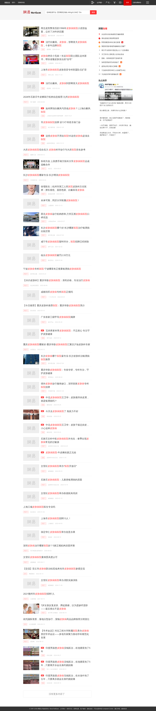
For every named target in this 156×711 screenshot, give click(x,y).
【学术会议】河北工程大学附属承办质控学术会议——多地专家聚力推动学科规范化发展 (65, 634)
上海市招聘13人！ (56, 518)
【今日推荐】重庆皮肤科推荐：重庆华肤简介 (54, 305)
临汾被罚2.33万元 (55, 255)
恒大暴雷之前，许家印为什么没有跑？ (113, 110)
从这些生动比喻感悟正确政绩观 (113, 34)
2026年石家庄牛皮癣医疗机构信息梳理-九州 (51, 96)
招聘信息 (76, 709)
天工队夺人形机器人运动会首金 (113, 54)
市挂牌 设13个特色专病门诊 (61, 122)
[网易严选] (108, 2)
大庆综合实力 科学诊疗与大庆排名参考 (54, 149)
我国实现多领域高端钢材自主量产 (114, 46)
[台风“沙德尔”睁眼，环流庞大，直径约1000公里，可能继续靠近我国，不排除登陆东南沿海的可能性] (116, 91)
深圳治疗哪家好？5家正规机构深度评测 (49, 545)
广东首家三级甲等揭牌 (58, 316)
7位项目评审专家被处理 (110, 74)
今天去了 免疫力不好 (61, 411)
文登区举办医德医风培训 (59, 493)
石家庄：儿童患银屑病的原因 (61, 479)
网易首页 (7, 2)
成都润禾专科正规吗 (57, 291)
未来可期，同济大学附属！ (60, 200)
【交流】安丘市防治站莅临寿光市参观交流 (54, 568)
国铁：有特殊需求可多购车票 (112, 58)
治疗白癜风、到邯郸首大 (67, 83)
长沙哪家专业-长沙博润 (46, 174)
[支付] (115, 2)
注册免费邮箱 (137, 2)
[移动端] (93, 2)
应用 (13, 2)
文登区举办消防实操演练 (59, 580)
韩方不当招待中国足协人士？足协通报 (115, 50)
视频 (43, 49)
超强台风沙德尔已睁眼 (110, 66)
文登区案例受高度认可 (40, 557)
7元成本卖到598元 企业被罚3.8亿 (114, 70)
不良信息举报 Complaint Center (103, 709)
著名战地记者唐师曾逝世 (110, 38)
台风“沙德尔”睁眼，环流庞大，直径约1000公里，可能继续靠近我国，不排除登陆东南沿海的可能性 (115, 96)
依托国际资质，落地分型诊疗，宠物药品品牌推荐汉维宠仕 (56, 619)
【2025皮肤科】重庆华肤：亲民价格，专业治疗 (56, 280)
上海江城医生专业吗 (39, 506)
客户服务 (83, 709)
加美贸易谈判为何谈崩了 (110, 62)
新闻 (25, 574)
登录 (127, 2)
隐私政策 (90, 709)
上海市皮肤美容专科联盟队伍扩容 (64, 69)
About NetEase (54, 709)
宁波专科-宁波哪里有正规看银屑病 (52, 268)
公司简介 (63, 709)
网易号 (44, 36)
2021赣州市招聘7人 (39, 593)
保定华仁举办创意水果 (58, 531)
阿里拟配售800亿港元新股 (111, 42)
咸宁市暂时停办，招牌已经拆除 (65, 241)
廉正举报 (117, 709)
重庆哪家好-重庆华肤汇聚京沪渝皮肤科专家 (56, 344)
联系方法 (69, 709)
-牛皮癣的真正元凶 (61, 452)
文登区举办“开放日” (59, 466)
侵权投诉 (124, 709)
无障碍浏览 (21, 2)
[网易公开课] (100, 2)
